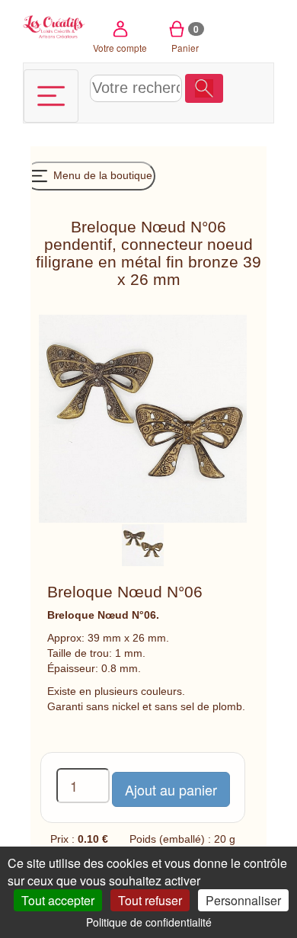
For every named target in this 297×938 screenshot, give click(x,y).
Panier (185, 38)
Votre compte (120, 47)
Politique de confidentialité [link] (149, 922)
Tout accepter (57, 900)
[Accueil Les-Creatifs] (54, 25)
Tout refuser (150, 900)
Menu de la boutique (101, 175)
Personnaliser (243, 900)
